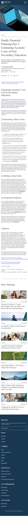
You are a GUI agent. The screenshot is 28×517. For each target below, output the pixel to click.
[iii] (14, 219)
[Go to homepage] (6, 2)
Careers (3, 455)
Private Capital (4, 490)
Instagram (3, 436)
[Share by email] (17, 75)
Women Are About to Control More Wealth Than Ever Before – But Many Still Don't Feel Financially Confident (13, 306)
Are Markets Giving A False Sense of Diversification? (13, 327)
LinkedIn (3, 439)
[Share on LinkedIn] (14, 75)
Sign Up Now (5, 428)
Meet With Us (4, 503)
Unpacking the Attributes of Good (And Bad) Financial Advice (12, 408)
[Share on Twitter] (11, 75)
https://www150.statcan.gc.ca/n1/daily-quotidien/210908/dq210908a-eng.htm (11, 262)
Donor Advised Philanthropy (7, 479)
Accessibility (4, 463)
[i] (11, 186)
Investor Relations (5, 495)
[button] (25, 2)
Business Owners (5, 471)
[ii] (20, 212)
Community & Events (6, 452)
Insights (3, 457)
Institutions (3, 476)
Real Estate (3, 493)
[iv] (1, 269)
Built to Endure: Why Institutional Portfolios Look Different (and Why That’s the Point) (12, 387)
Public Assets (4, 487)
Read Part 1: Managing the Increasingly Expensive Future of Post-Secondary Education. (12, 82)
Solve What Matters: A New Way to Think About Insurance (12, 367)
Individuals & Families (6, 474)
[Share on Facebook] (9, 75)
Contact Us (3, 506)
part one (11, 123)
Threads (3, 441)
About (2, 449)
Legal (2, 460)
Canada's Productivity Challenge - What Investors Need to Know (12, 347)
